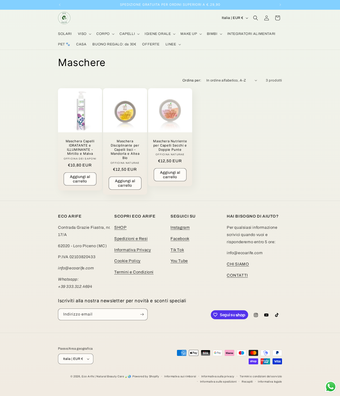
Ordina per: (191, 80)
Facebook (179, 239)
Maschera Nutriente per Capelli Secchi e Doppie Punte (170, 145)
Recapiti (247, 381)
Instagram (180, 227)
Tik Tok (177, 250)
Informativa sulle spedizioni (218, 381)
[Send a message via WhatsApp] (331, 387)
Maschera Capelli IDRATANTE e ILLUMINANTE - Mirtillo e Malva (80, 147)
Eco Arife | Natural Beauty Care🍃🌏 (106, 376)
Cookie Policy (127, 261)
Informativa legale (270, 381)
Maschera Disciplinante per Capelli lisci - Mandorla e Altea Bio (125, 149)
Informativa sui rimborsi (180, 376)
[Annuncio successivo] (280, 4)
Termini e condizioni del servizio (261, 376)
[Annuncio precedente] (59, 4)
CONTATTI (237, 275)
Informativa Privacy (132, 250)
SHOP (120, 227)
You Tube (179, 261)
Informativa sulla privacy (218, 376)
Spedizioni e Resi (131, 239)
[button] (84, 34)
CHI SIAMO (238, 264)
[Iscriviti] (141, 314)
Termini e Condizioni (134, 272)
